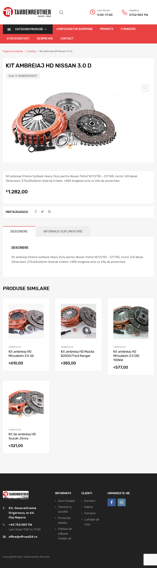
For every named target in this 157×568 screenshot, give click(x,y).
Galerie (88, 507)
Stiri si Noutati (18, 38)
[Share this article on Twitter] (41, 211)
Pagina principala (12, 51)
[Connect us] (112, 502)
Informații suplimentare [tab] (63, 231)
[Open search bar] (61, 12)
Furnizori (128, 29)
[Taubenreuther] (27, 19)
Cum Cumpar (66, 501)
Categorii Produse (29, 29)
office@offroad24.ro (23, 536)
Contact (67, 38)
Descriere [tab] (19, 231)
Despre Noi (45, 38)
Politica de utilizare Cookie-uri (65, 533)
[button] (145, 88)
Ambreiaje (15, 347)
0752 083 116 (138, 15)
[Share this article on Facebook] (35, 211)
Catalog (31, 51)
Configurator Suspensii (74, 29)
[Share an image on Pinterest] (48, 211)
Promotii (106, 29)
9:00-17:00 (105, 15)
